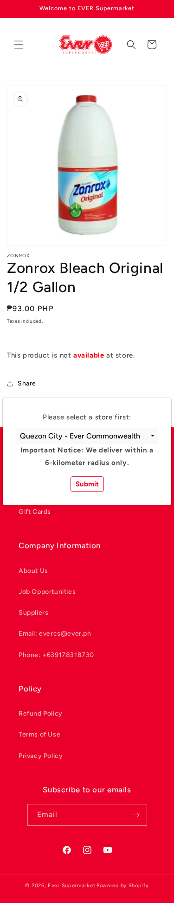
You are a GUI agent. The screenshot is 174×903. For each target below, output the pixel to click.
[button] (87, 436)
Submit (87, 484)
